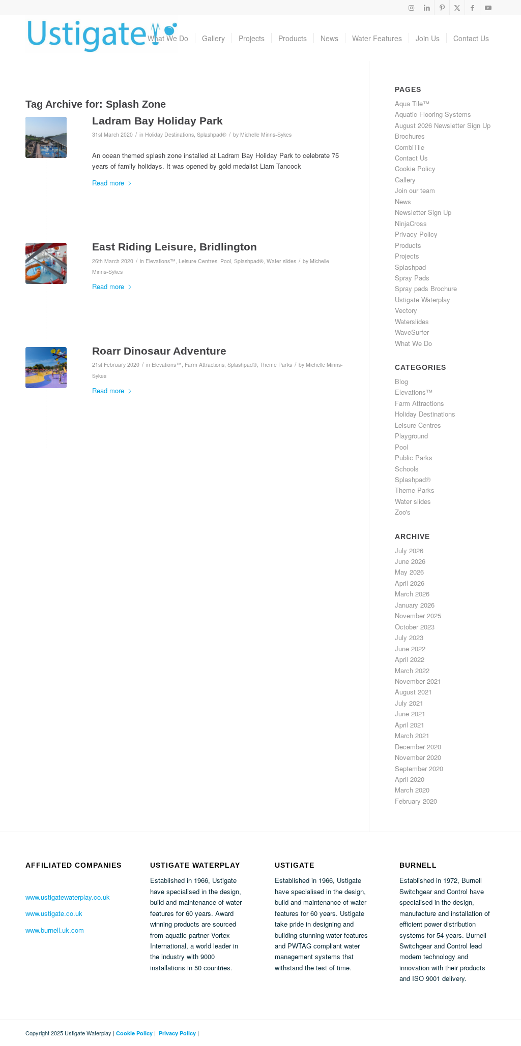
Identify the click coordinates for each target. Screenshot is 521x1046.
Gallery (405, 179)
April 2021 (409, 725)
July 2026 (409, 550)
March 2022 (412, 670)
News (403, 201)
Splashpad (410, 267)
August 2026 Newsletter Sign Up (442, 125)
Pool (225, 261)
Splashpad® (211, 134)
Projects (407, 256)
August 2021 (413, 691)
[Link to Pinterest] (442, 7)
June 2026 (410, 561)
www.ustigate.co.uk (53, 913)
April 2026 (409, 583)
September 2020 (419, 768)
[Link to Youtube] (488, 7)
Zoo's (403, 512)
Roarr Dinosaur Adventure (159, 351)
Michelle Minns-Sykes (266, 134)
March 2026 (412, 593)
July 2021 (409, 703)
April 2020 (409, 779)
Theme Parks (276, 364)
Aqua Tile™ (412, 103)
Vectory (406, 310)
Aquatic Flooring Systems (433, 114)
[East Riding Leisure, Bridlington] (46, 263)
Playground (411, 435)
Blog (401, 381)
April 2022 (409, 659)
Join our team (415, 190)
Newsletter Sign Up (423, 212)
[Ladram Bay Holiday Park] (46, 137)
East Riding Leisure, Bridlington (174, 246)
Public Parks (413, 457)
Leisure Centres (198, 261)
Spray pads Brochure (426, 288)
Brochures (410, 136)
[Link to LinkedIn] (426, 7)
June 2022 (410, 648)
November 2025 (418, 615)
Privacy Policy (416, 234)
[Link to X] (457, 7)
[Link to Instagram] (411, 7)
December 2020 (418, 746)
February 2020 (416, 801)
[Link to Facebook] (472, 7)
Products (408, 245)
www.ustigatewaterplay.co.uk (67, 897)
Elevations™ (161, 261)
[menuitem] (168, 38)
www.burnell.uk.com (54, 930)
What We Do (413, 343)
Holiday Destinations (169, 134)
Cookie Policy (415, 168)
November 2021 (418, 681)
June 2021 (410, 713)
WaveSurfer (412, 332)
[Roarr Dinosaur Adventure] (46, 367)
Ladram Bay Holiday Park (157, 120)
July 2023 (409, 637)
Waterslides (412, 321)
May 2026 (409, 572)
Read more (108, 182)
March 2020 (412, 790)
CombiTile (409, 147)
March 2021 (412, 735)
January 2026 (415, 605)
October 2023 (415, 626)
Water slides (281, 261)
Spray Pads (412, 277)
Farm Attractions (204, 364)
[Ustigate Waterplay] (101, 38)
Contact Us (411, 158)
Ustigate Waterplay (422, 299)
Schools (407, 468)
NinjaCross (411, 223)
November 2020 (418, 757)
